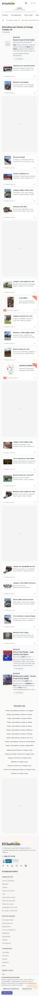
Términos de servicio (8, 890)
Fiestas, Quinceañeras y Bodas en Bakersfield (19, 745)
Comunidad (5, 952)
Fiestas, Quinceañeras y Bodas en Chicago (19, 734)
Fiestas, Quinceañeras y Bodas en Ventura (19, 726)
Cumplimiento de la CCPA (9, 907)
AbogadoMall (6, 936)
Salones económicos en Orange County (19, 765)
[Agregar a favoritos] (34, 76)
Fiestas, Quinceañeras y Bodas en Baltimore (19, 730)
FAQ (3, 974)
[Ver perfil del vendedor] (5, 299)
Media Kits (5, 884)
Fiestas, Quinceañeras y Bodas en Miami (19, 718)
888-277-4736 (9, 856)
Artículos (4, 959)
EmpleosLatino (6, 926)
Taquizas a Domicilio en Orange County (19, 758)
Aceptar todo (7, 993)
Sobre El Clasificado (8, 881)
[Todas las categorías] (26, 3)
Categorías (5, 962)
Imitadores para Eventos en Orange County (19, 750)
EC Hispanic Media (7, 920)
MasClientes (5, 933)
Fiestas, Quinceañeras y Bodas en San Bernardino (20, 741)
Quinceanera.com (7, 923)
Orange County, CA (14, 20)
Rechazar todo (27, 989)
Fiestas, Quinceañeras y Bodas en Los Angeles (19, 710)
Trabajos (4, 887)
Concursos (5, 955)
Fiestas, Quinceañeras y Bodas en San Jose (19, 738)
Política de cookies (8, 904)
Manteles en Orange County (19, 762)
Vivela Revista (6, 943)
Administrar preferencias (11, 989)
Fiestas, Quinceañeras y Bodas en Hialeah (19, 722)
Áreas (4, 965)
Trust (3, 894)
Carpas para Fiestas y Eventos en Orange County (19, 754)
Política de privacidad (8, 900)
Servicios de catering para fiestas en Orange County (19, 769)
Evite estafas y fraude (8, 897)
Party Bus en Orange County (19, 773)
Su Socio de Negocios (9, 930)
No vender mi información (10, 910)
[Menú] (33, 3)
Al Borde (4, 940)
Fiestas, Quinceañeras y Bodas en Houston (19, 714)
